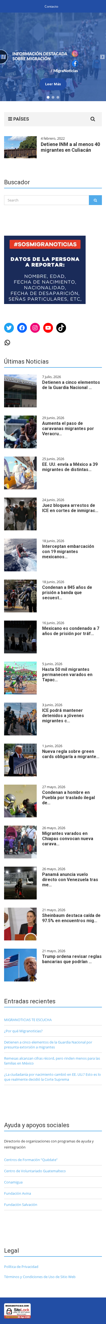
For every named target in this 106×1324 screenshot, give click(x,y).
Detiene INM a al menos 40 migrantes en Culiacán (70, 147)
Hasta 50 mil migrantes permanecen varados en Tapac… (67, 674)
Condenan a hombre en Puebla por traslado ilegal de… (68, 797)
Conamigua (13, 1182)
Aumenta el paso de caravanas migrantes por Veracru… (68, 428)
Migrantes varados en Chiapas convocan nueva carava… (67, 838)
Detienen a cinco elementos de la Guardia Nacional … (71, 385)
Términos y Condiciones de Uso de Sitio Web (40, 1276)
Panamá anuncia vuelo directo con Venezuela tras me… (70, 879)
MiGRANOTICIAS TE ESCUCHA (28, 1019)
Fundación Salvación (20, 1204)
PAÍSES (20, 119)
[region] (53, 57)
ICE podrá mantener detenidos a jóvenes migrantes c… (63, 715)
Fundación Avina (17, 1193)
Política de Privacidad (21, 1266)
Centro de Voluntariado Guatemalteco (35, 1170)
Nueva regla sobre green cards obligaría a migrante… (70, 754)
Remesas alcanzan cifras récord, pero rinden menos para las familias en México (52, 1061)
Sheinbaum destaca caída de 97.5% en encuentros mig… (71, 918)
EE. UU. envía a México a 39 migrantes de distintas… (70, 467)
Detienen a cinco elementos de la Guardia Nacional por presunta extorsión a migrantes (48, 1045)
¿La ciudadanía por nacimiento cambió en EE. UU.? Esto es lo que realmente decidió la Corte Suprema (52, 1077)
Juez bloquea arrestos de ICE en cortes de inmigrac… (70, 508)
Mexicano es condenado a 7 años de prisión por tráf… (70, 631)
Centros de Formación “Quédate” (31, 1159)
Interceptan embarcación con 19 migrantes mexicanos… (68, 551)
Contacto (51, 6)
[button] (53, 57)
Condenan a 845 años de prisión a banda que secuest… (67, 592)
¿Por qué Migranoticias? (23, 1030)
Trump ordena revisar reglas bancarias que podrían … (72, 959)
